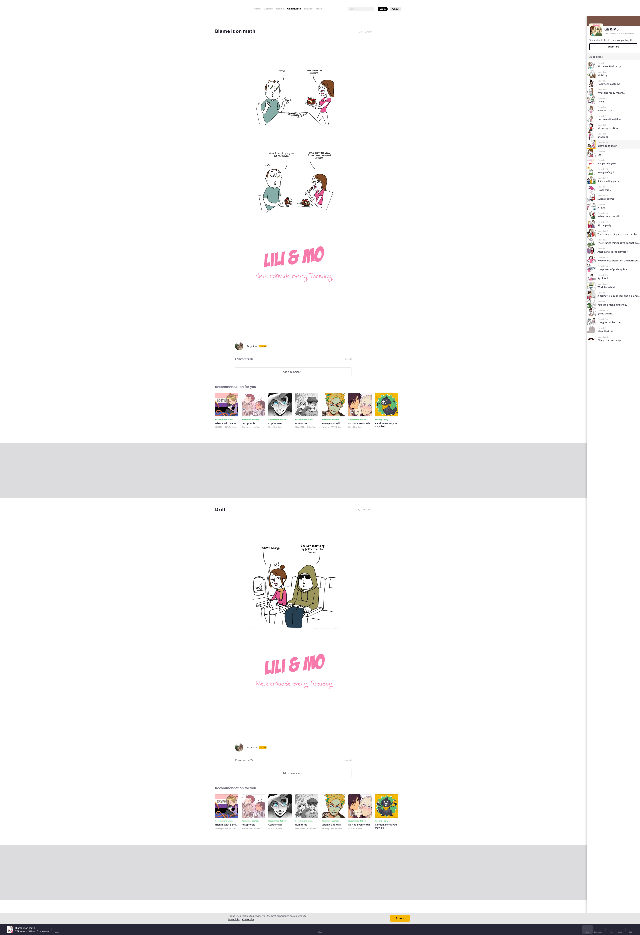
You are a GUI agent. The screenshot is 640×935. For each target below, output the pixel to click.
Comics (268, 8)
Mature (308, 8)
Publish (395, 9)
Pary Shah (252, 346)
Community (294, 8)
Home (257, 8)
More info (234, 919)
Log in (383, 9)
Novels (280, 8)
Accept (400, 918)
